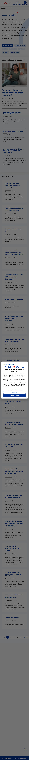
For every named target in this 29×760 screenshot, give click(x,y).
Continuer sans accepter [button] (9, 364)
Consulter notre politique (14, 390)
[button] (14, 395)
